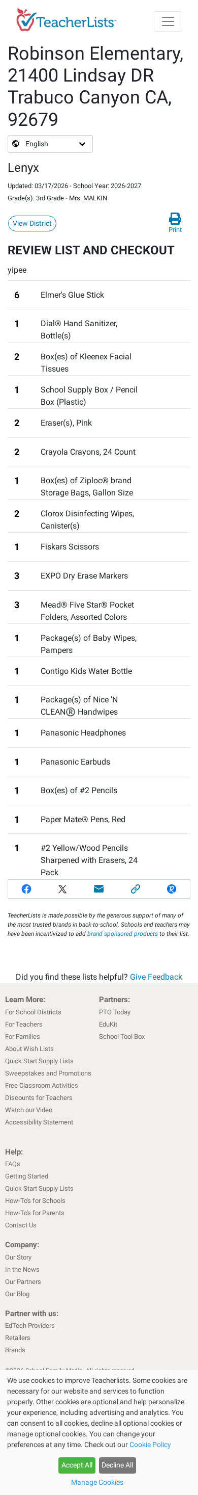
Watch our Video (28, 1110)
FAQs (12, 1164)
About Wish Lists (29, 1049)
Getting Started (26, 1176)
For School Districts (33, 1012)
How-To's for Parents (34, 1213)
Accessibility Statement (39, 1122)
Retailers (17, 1338)
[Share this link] (135, 889)
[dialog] (99, 1432)
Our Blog (17, 1294)
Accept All (76, 1465)
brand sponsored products (122, 933)
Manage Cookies (97, 1482)
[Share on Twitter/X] (63, 889)
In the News (22, 1269)
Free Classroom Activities (41, 1085)
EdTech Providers (30, 1325)
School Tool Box (122, 1036)
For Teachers (24, 1024)
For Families (22, 1036)
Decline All (117, 1465)
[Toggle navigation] (168, 21)
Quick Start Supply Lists (39, 1061)
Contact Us (21, 1225)
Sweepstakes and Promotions (48, 1073)
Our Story (18, 1257)
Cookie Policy (150, 1444)
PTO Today (114, 1012)
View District (32, 223)
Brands (15, 1350)
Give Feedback (156, 977)
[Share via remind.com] (171, 889)
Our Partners (23, 1282)
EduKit (108, 1024)
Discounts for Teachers (39, 1097)
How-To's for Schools (35, 1200)
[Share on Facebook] (26, 889)
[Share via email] (99, 889)
